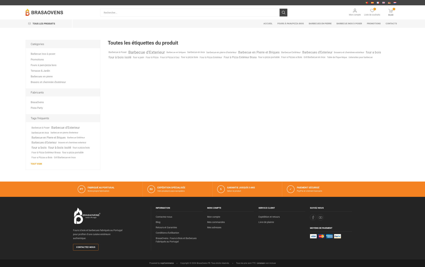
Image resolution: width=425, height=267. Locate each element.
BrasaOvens (37, 102)
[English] (383, 2)
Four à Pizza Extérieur (211, 57)
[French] (378, 2)
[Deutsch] (389, 2)
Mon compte (355, 14)
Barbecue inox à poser (43, 53)
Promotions (37, 59)
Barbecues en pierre (42, 76)
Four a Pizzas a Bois (291, 57)
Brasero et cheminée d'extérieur (48, 82)
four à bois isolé (120, 57)
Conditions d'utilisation (167, 232)
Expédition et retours (269, 216)
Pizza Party (37, 107)
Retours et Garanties (166, 227)
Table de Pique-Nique (337, 57)
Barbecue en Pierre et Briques (259, 52)
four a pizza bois (189, 57)
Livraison (261, 263)
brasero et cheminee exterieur (349, 52)
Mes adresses (214, 227)
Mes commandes (216, 222)
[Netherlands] (395, 2)
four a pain (138, 57)
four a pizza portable (269, 57)
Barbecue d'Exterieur (146, 52)
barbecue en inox (196, 52)
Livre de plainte (266, 222)
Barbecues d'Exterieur (317, 52)
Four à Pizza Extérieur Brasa (240, 57)
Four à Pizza (152, 57)
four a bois (373, 52)
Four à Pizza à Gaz (169, 57)
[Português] (366, 2)
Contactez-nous (85, 247)
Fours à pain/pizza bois (43, 65)
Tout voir (36, 164)
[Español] (372, 2)
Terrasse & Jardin (40, 70)
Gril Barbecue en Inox (314, 57)
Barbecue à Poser (118, 52)
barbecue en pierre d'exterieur (222, 52)
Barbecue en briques (176, 52)
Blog (158, 222)
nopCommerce (167, 263)
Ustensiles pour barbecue (361, 57)
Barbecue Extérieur (291, 52)
